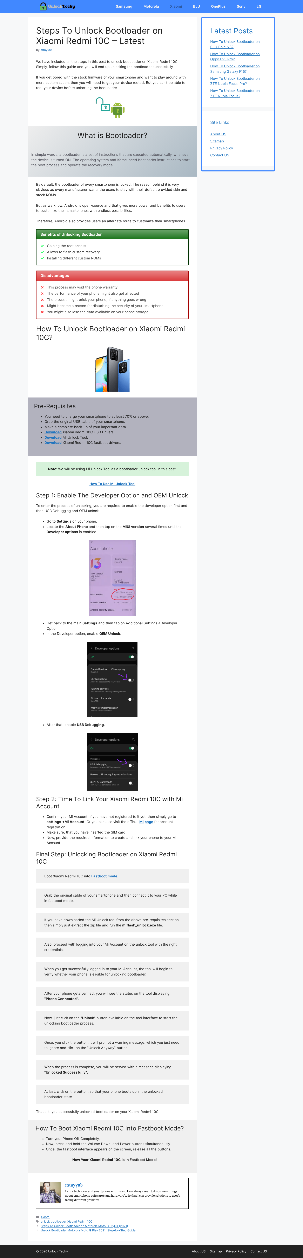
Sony (241, 6)
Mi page (146, 822)
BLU (196, 6)
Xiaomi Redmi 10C (80, 1221)
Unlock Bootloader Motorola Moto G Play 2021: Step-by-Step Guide (88, 1230)
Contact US (219, 155)
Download (53, 432)
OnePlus (218, 6)
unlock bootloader (53, 1221)
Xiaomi (176, 6)
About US (218, 134)
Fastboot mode (104, 876)
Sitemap (217, 141)
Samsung (124, 6)
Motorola (151, 6)
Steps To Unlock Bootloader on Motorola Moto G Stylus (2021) (84, 1226)
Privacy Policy (221, 148)
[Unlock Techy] (58, 6)
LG (259, 6)
